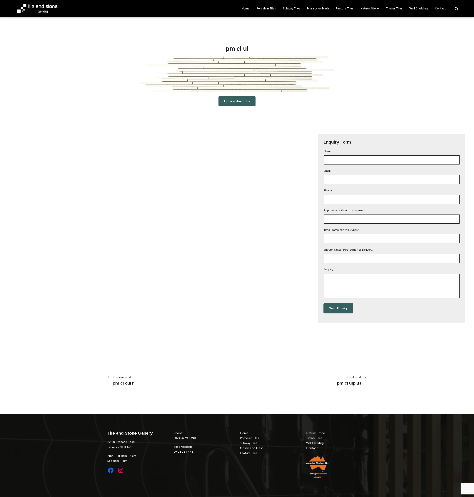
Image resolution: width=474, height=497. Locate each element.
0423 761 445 (183, 451)
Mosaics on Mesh (318, 8)
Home (245, 8)
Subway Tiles (291, 8)
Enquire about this (237, 101)
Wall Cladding (418, 8)
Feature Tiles (344, 8)
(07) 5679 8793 (185, 438)
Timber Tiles (394, 8)
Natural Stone (369, 8)
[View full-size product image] (237, 74)
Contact (440, 8)
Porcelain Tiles (266, 8)
